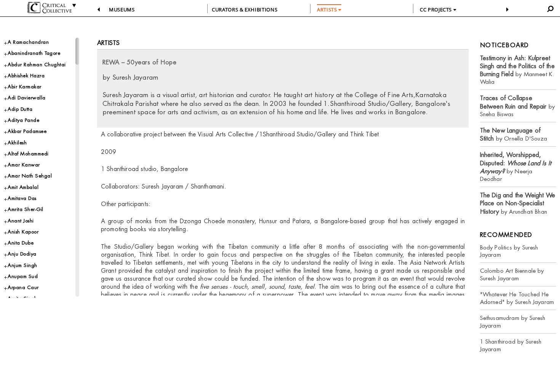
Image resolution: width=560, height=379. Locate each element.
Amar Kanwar (24, 165)
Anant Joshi (21, 220)
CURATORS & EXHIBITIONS (244, 9)
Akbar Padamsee (27, 131)
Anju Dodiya (22, 254)
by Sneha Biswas (517, 106)
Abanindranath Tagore (34, 53)
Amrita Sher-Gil (25, 209)
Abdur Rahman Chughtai (37, 64)
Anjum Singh (22, 265)
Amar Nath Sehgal (30, 176)
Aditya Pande (23, 120)
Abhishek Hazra (26, 75)
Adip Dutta (20, 109)
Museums (122, 9)
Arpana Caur (23, 287)
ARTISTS (327, 9)
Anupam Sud (23, 276)
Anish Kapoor (23, 232)
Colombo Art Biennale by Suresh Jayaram (512, 274)
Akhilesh (17, 142)
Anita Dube (21, 243)
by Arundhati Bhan (517, 203)
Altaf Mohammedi (28, 153)
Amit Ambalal (23, 187)
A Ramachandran (28, 42)
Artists (108, 43)
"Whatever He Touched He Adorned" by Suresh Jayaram (517, 298)
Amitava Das (22, 198)
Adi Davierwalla (27, 97)
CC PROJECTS (436, 9)
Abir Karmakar (25, 86)
